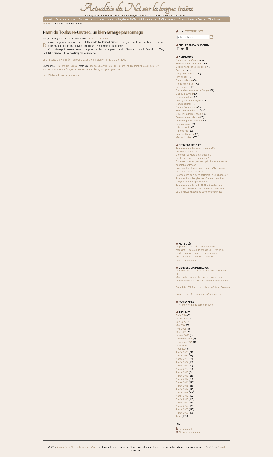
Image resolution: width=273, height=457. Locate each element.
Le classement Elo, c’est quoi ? (192, 158)
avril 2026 (181, 328)
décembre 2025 (184, 338)
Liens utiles (182, 86)
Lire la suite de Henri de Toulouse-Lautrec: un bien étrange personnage (84, 59)
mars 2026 (181, 331)
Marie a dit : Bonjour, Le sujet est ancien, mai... (200, 277)
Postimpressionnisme (144, 65)
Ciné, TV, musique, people (189, 113)
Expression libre (184, 97)
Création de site (184, 80)
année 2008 (182, 409)
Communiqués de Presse (192, 19)
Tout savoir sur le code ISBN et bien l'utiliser (199, 184)
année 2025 (182, 352)
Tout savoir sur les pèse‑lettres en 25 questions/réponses (195, 149)
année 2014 (182, 389)
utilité (194, 246)
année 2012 (182, 395)
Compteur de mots (65, 19)
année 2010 (182, 402)
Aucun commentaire (98, 38)
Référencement (167, 19)
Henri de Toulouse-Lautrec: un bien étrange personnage (93, 32)
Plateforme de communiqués (197, 304)
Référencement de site (188, 117)
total (179, 416)
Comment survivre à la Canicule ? (193, 154)
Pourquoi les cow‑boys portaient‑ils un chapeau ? (202, 174)
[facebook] (178, 49)
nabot (55, 69)
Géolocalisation (147, 19)
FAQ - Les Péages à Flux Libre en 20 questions (200, 188)
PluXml (221, 447)
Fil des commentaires (190, 432)
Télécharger (214, 19)
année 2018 (182, 375)
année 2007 (182, 412)
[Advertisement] (203, 215)
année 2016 (182, 382)
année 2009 (182, 405)
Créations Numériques (188, 60)
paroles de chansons (200, 249)
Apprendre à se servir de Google (192, 90)
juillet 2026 (182, 318)
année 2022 (182, 362)
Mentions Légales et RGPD (122, 19)
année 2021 (182, 365)
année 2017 (182, 379)
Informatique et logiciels (189, 120)
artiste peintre (81, 69)
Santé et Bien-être (185, 134)
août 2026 (181, 315)
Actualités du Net (185, 83)
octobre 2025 (183, 345)
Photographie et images (188, 100)
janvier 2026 (182, 335)
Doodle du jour (183, 103)
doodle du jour (96, 69)
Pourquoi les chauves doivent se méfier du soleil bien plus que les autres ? (201, 169)
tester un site (194, 31)
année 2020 (182, 368)
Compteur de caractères (91, 19)
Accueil (48, 19)
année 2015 (182, 385)
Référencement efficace (188, 63)
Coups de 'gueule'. (185, 73)
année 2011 (182, 399)
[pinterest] (187, 49)
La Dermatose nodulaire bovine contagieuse (199, 191)
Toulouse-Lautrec (98, 65)
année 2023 (182, 358)
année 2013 (182, 392)
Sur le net (181, 70)
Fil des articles (186, 428)
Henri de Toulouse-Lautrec (120, 65)
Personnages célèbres (66, 65)
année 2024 (182, 355)
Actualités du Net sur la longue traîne (136, 8)
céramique (190, 259)
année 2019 (182, 372)
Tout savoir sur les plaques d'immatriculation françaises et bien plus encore (200, 180)
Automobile (182, 130)
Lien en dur (181, 76)
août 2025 (181, 348)
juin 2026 (181, 321)
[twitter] (182, 49)
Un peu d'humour (185, 93)
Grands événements (186, 107)
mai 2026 (180, 325)
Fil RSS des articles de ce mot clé (61, 75)
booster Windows (192, 256)
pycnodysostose (112, 69)
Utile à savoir (183, 127)
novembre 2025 (184, 342)
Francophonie (183, 123)
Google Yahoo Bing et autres (191, 66)
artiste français (66, 69)
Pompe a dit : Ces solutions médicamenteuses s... (202, 294)
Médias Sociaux (184, 137)
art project (181, 246)
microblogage (192, 253)
